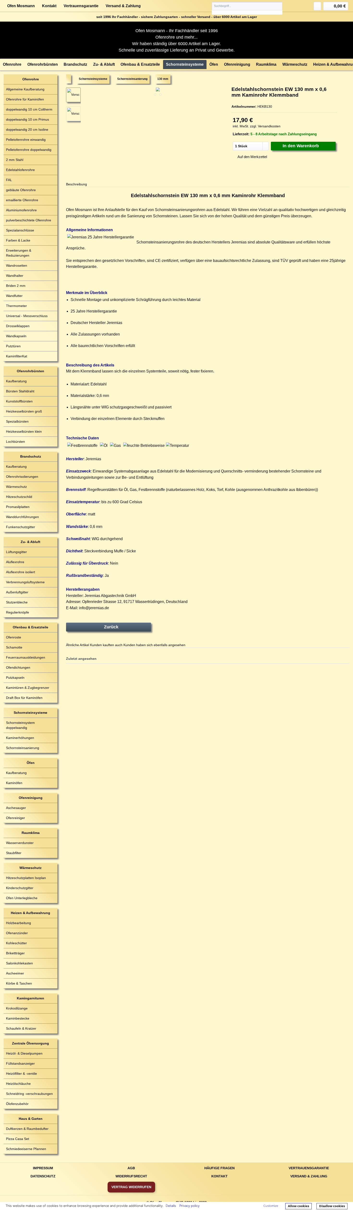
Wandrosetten (16, 265)
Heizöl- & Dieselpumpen (24, 1053)
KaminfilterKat (16, 356)
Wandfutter (14, 296)
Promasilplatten (18, 507)
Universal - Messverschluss (27, 316)
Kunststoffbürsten (19, 401)
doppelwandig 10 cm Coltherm (29, 109)
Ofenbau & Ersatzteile (30, 627)
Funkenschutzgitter (20, 527)
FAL (9, 180)
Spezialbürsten (17, 421)
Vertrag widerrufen (131, 1187)
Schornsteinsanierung (22, 748)
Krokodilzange (17, 1008)
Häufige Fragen (219, 1168)
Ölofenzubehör (17, 1104)
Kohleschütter (16, 943)
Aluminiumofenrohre (21, 210)
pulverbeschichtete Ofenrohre (28, 220)
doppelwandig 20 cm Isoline (27, 129)
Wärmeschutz (16, 487)
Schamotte (14, 647)
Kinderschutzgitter (19, 888)
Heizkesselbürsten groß (24, 411)
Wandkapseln (16, 336)
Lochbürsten (15, 441)
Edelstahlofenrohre (20, 170)
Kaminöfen (14, 783)
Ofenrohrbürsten (30, 371)
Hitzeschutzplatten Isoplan (26, 878)
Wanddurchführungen (22, 517)
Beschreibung (76, 184)
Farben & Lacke (18, 240)
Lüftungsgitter (16, 552)
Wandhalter (14, 275)
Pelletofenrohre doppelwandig (28, 150)
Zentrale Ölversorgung (30, 1043)
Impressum (43, 1168)
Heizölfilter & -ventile (21, 1073)
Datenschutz (42, 1176)
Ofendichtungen (18, 667)
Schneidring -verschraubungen (29, 1094)
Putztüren (13, 346)
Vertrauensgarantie (81, 6)
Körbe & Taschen (19, 983)
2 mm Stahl (14, 160)
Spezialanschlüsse (20, 230)
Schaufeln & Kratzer (21, 1028)
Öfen (31, 763)
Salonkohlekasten (19, 963)
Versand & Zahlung (123, 6)
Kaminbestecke (17, 1018)
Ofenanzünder (17, 933)
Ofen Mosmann (21, 6)
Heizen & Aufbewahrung (30, 913)
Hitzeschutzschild (19, 497)
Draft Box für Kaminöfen (24, 698)
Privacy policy (189, 1206)
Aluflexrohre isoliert (20, 572)
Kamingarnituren (30, 998)
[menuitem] (247, 8)
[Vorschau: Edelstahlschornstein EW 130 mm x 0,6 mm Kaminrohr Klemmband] (73, 113)
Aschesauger (16, 808)
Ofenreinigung (31, 798)
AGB (131, 1168)
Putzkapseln (15, 677)
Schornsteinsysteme (30, 712)
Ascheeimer (15, 973)
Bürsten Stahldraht (20, 391)
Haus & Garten (31, 1119)
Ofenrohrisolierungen (22, 476)
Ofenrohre (30, 79)
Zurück (111, 627)
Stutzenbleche (17, 602)
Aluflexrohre (15, 562)
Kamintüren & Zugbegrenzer (27, 688)
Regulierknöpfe (17, 612)
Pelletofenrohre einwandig (26, 140)
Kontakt (49, 6)
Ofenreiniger (15, 818)
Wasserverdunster (20, 843)
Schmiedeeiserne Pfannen (26, 1149)
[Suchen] (279, 6)
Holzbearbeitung (18, 923)
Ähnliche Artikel (77, 645)
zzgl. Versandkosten (265, 126)
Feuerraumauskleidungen (25, 657)
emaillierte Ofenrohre (22, 200)
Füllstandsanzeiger (20, 1063)
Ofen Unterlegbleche (21, 898)
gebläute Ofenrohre (21, 190)
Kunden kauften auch (106, 645)
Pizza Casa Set (17, 1139)
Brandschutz (30, 456)
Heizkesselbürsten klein (24, 431)
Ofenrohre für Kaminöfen (25, 99)
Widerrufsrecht (131, 1176)
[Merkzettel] (317, 6)
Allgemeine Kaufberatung (25, 89)
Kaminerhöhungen (20, 738)
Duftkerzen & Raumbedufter (27, 1129)
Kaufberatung (16, 381)
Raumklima (31, 833)
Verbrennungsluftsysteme (25, 582)
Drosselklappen (18, 326)
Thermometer (16, 306)
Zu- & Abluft (30, 542)
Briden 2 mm (15, 286)
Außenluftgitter (17, 592)
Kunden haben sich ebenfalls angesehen (154, 645)
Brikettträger (15, 953)
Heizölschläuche (18, 1084)
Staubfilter (13, 853)
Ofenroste (13, 637)
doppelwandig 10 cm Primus (27, 119)
